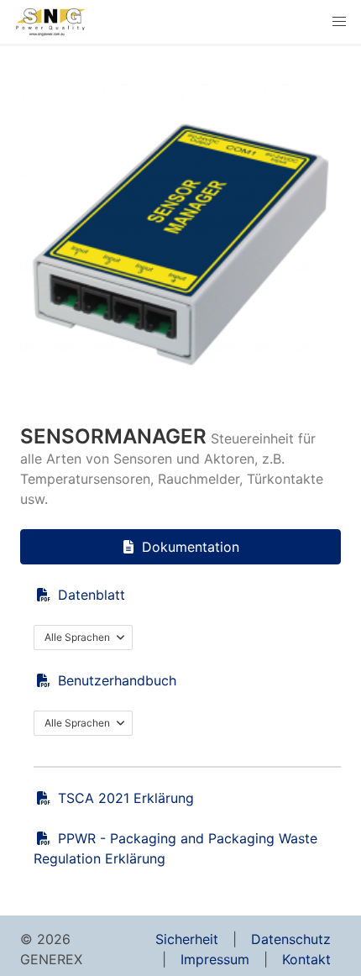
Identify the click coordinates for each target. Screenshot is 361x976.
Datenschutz (291, 939)
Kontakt (306, 959)
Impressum (214, 959)
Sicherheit (186, 939)
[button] (339, 22)
